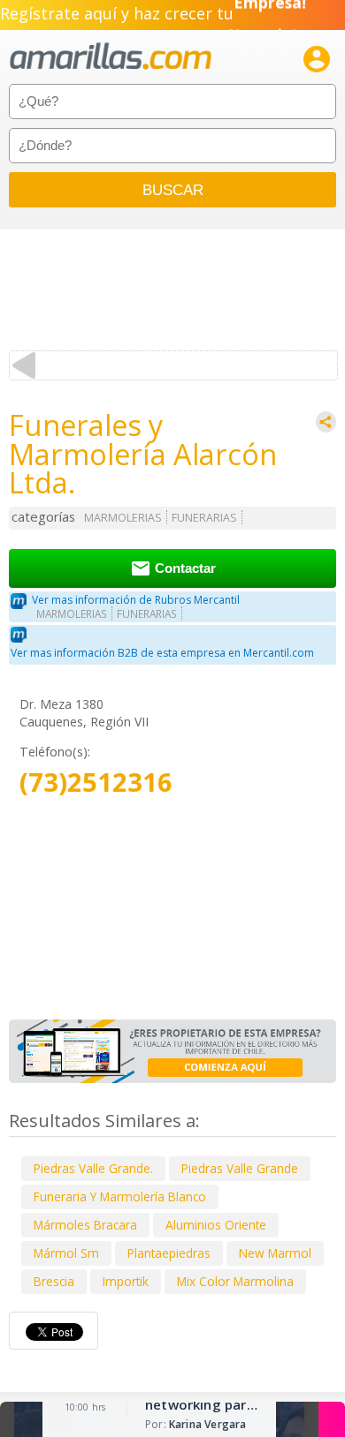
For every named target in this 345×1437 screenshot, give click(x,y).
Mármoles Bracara (85, 1224)
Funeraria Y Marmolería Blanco (120, 1196)
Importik (126, 1281)
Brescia (54, 1281)
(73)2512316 (95, 782)
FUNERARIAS (204, 517)
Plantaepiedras (169, 1253)
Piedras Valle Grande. (93, 1168)
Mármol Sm (66, 1253)
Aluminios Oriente (215, 1224)
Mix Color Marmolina (235, 1281)
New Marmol (275, 1253)
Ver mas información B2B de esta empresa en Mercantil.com (162, 652)
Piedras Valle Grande (239, 1168)
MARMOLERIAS (123, 517)
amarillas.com (110, 57)
